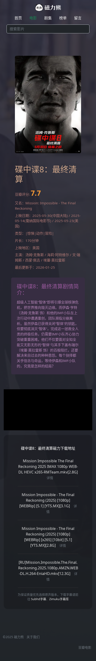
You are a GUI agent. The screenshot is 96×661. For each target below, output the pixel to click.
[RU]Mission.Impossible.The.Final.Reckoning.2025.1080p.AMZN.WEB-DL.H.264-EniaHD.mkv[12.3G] (48, 568)
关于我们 (33, 637)
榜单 (63, 18)
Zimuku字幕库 (59, 599)
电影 (33, 18)
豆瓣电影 (84, 647)
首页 (18, 18)
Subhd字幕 (38, 599)
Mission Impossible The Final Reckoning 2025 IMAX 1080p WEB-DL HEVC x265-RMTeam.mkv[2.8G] (48, 466)
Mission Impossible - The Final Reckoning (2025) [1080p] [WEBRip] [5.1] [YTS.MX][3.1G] (47, 500)
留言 (78, 18)
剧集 (48, 18)
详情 (50, 478)
